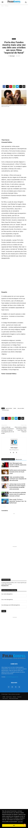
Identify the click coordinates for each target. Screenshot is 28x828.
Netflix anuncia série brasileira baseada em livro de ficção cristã (17, 471)
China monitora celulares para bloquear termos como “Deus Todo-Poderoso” (21, 429)
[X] (7, 86)
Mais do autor (19, 459)
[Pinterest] (10, 86)
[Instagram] (14, 453)
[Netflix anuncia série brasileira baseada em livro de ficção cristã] (5, 471)
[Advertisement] (14, 22)
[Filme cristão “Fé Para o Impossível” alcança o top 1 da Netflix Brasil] (5, 501)
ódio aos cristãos (21, 408)
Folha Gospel (12, 55)
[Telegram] (17, 86)
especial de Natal (9, 408)
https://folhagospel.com (14, 449)
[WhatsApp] (14, 86)
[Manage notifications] (24, 825)
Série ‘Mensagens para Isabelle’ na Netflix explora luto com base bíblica (17, 464)
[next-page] (5, 506)
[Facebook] (4, 86)
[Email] (20, 86)
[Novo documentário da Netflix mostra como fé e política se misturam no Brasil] (5, 494)
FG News (6, 6)
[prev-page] (2, 506)
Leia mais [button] (20, 821)
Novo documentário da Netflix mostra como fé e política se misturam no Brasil (17, 494)
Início (2, 6)
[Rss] (19, 687)
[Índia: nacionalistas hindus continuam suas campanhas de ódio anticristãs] (5, 478)
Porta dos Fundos (5, 410)
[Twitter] (15, 687)
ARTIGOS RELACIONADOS (8, 459)
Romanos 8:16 (4, 585)
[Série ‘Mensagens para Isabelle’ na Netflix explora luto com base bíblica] (5, 464)
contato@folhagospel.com (12, 677)
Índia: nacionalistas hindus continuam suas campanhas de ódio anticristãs (17, 478)
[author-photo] (14, 445)
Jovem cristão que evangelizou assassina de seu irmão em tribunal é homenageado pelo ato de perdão (7, 430)
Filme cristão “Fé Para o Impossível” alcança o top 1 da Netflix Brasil (17, 501)
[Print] (23, 86)
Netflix (14, 408)
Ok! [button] (14, 825)
